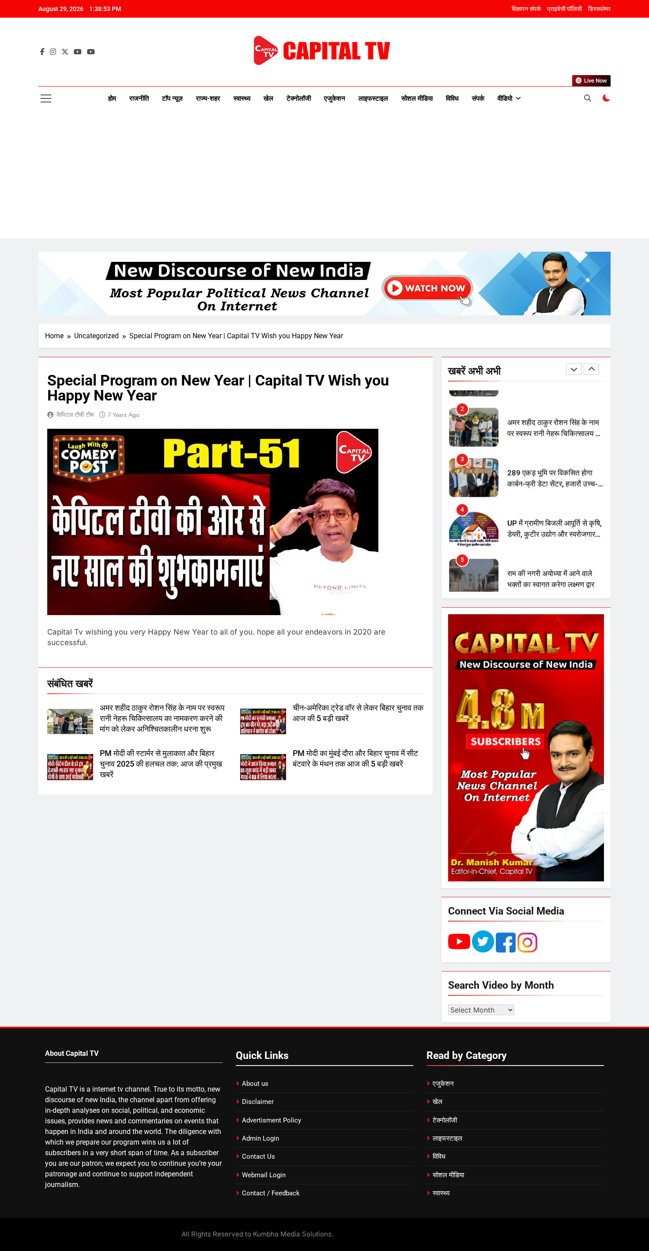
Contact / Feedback (271, 1193)
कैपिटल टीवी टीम (75, 414)
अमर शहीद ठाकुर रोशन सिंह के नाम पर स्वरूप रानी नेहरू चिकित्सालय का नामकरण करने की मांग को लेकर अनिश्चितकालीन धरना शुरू (162, 718)
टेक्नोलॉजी (299, 98)
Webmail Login (264, 1175)
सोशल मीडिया (417, 98)
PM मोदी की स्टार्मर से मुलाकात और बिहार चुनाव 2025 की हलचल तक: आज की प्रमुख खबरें (161, 764)
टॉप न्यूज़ (172, 98)
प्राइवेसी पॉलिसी (564, 8)
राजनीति (139, 98)
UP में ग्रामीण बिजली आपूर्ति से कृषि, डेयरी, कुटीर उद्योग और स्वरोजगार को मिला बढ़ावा (554, 522)
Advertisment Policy (271, 1120)
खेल (268, 98)
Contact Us (258, 1156)
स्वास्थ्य (242, 98)
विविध (452, 98)
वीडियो (505, 98)
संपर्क (478, 98)
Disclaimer (258, 1102)
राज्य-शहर (208, 98)
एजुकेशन (334, 98)
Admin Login (260, 1138)
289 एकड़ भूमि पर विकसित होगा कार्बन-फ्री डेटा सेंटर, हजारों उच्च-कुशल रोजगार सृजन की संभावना (552, 472)
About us (255, 1084)
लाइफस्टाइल (373, 98)
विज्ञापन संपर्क (526, 8)
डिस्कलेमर (599, 8)
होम (112, 98)
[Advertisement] (324, 176)
